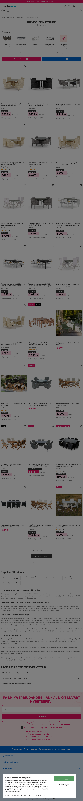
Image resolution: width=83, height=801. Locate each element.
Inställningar (64, 785)
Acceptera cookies (64, 779)
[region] (39, 786)
